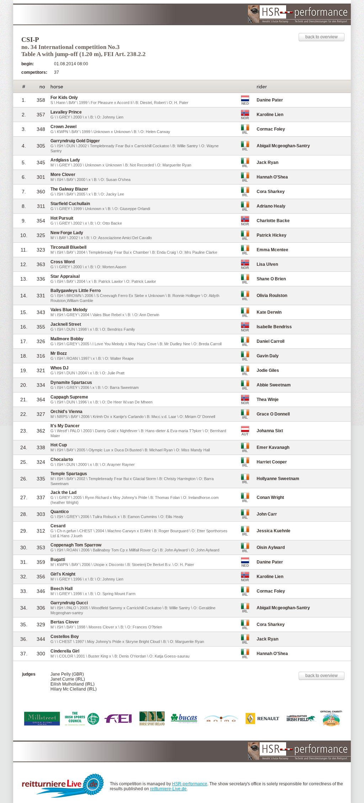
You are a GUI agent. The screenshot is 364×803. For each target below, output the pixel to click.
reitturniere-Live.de (168, 788)
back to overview (321, 36)
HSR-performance (189, 783)
